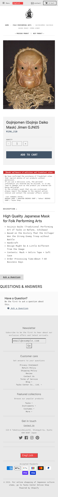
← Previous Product (22, 33)
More (28, 411)
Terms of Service (29, 379)
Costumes (28, 409)
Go (29, 345)
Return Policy (29, 368)
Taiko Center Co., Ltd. (28, 385)
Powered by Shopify (29, 488)
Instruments (28, 406)
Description (9, 209)
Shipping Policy (29, 371)
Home (7, 25)
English (16, 3)
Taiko (28, 403)
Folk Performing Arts (22, 25)
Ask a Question (11, 277)
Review (29, 373)
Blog (28, 382)
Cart (51, 3)
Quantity (9, 139)
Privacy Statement (29, 365)
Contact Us (29, 376)
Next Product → (38, 33)
